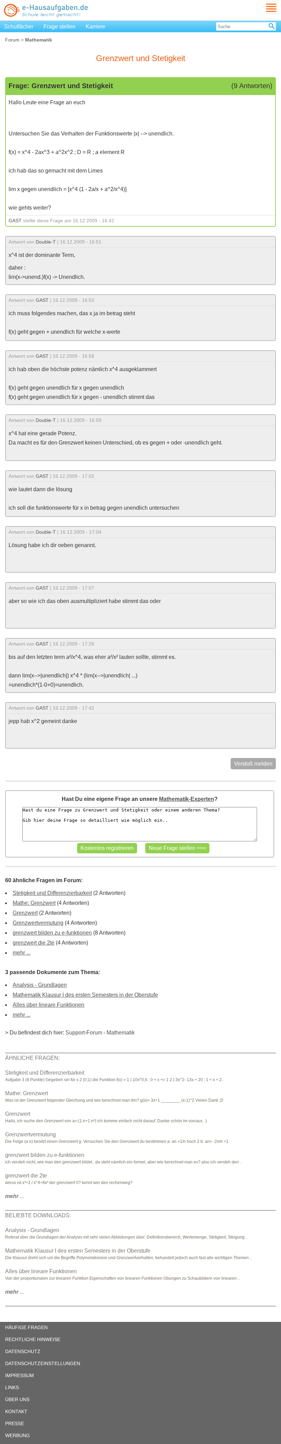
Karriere (95, 26)
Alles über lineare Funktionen (48, 1005)
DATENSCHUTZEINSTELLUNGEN (42, 1363)
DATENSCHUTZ (22, 1351)
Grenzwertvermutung (38, 923)
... (14, 1196)
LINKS (12, 1387)
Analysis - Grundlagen (40, 985)
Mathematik (121, 1032)
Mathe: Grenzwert (34, 903)
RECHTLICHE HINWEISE (32, 1339)
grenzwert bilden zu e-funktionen (52, 933)
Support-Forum (83, 1032)
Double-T (46, 242)
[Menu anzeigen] (263, 7)
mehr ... (21, 953)
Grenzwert (25, 913)
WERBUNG (17, 1435)
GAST (15, 220)
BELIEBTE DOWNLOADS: (38, 1215)
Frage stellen (59, 26)
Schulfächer (18, 26)
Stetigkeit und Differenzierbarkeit (52, 893)
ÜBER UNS (17, 1399)
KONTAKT (16, 1411)
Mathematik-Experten (186, 799)
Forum (12, 40)
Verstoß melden (253, 764)
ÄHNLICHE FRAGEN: (32, 1058)
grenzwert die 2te (33, 943)
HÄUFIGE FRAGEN (26, 1327)
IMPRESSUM (19, 1375)
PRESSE (14, 1423)
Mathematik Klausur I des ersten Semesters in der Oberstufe (85, 995)
